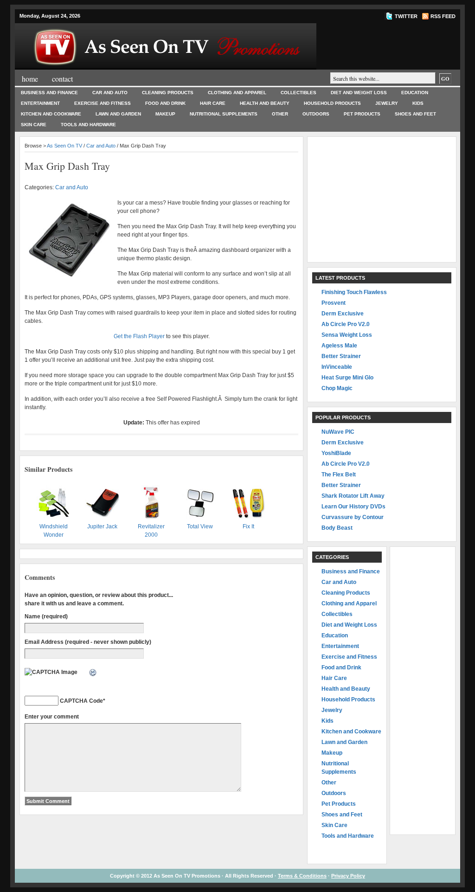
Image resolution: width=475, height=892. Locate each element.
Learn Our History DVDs (353, 506)
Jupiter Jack (102, 526)
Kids (418, 103)
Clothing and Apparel (237, 92)
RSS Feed (443, 16)
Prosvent (333, 303)
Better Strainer (341, 356)
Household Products (332, 103)
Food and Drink (165, 103)
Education (414, 92)
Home (30, 78)
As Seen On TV (64, 145)
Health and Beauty (264, 103)
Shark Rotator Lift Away (353, 496)
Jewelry (386, 103)
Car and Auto (110, 92)
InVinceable (336, 367)
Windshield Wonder (53, 530)
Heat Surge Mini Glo (347, 377)
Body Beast (337, 528)
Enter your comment (52, 716)
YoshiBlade (336, 453)
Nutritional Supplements (223, 113)
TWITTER (406, 16)
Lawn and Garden (118, 113)
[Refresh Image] (93, 673)
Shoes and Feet (415, 113)
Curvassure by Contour (352, 517)
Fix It (248, 526)
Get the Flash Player (139, 336)
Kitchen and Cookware (51, 113)
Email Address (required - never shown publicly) (88, 642)
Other (280, 113)
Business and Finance (49, 92)
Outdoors (315, 113)
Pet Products (362, 113)
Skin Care (33, 124)
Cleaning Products (167, 92)
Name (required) (46, 616)
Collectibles (298, 92)
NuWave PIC (337, 432)
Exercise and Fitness (102, 103)
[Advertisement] (381, 199)
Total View (200, 526)
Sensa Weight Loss (346, 335)
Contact (62, 78)
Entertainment (40, 103)
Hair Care (212, 103)
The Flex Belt (338, 474)
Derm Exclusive (342, 313)
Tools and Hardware (88, 124)
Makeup (165, 113)
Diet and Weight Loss (359, 92)
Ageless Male (339, 345)
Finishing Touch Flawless (354, 292)
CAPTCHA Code (81, 701)
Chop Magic (337, 388)
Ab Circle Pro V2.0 (345, 324)
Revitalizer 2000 (151, 530)
